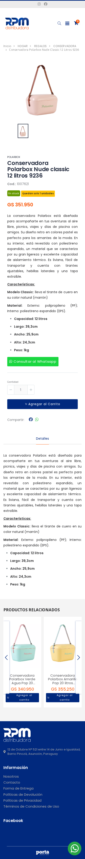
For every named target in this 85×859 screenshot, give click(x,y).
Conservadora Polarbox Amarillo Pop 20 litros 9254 (62, 681)
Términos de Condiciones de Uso (31, 806)
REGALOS (40, 46)
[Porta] (42, 852)
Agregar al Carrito (44, 404)
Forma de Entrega (18, 788)
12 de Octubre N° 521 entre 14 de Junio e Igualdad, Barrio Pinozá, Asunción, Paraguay (43, 751)
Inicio (7, 46)
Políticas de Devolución (22, 794)
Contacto (11, 782)
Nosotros (11, 776)
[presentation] (6, 657)
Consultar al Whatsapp (34, 361)
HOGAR (23, 46)
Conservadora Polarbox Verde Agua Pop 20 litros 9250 (22, 681)
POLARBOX (13, 157)
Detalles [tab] (42, 438)
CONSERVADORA (64, 46)
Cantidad (12, 382)
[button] (59, 23)
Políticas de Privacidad (22, 800)
